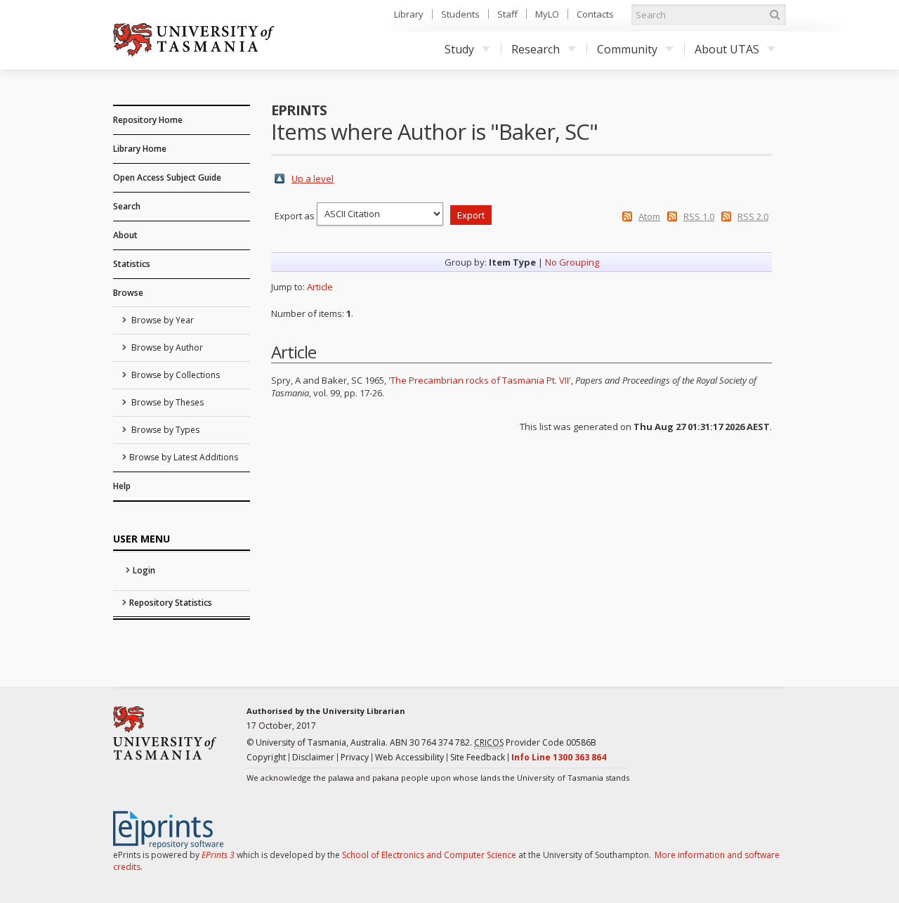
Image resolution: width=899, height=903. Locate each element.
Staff (507, 14)
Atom (649, 216)
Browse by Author (166, 347)
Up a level (312, 178)
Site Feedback (477, 757)
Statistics (131, 264)
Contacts (595, 14)
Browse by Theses (166, 402)
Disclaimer (313, 757)
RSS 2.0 (752, 216)
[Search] (774, 15)
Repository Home (148, 120)
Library (409, 14)
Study (459, 49)
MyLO (547, 14)
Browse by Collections (174, 375)
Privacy (355, 757)
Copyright (266, 757)
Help (122, 486)
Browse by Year (161, 320)
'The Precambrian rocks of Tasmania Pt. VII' (479, 380)
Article (320, 286)
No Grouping (572, 262)
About (125, 235)
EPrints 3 (218, 855)
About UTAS (727, 49)
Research (535, 49)
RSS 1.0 (698, 216)
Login (144, 570)
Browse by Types (164, 430)
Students (460, 14)
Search (126, 206)
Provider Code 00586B (535, 742)
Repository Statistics (170, 603)
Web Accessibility (409, 757)
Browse (128, 293)
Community (627, 49)
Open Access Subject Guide (167, 177)
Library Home (139, 149)
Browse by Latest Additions (183, 457)
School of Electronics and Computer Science (429, 855)
